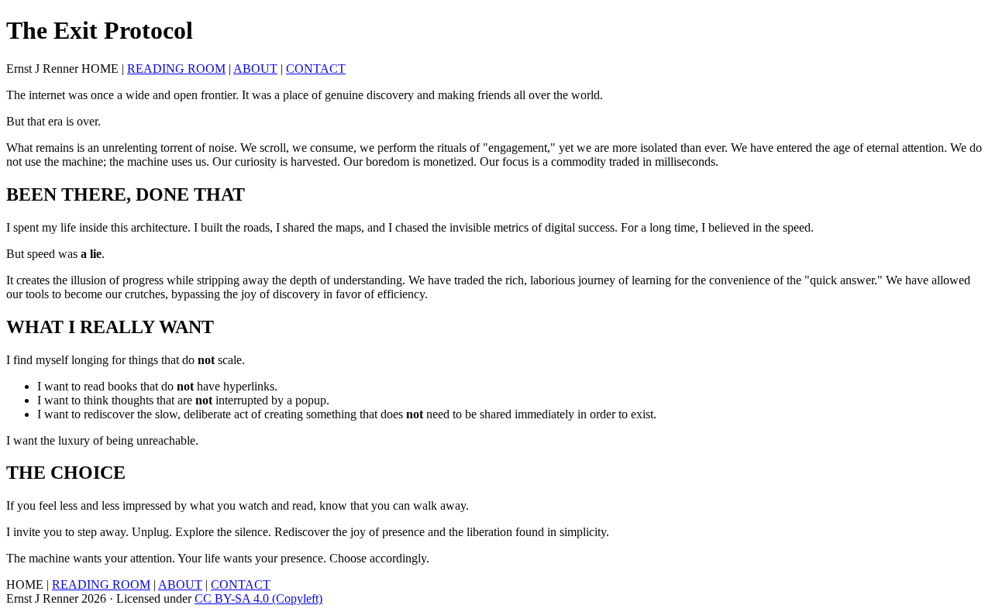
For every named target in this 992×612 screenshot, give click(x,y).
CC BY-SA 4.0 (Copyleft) (258, 598)
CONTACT (316, 68)
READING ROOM (176, 68)
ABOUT (255, 68)
